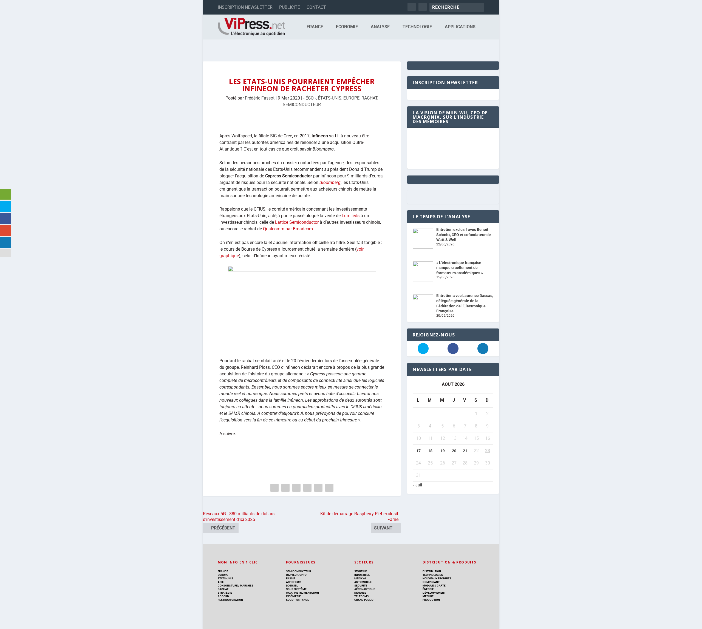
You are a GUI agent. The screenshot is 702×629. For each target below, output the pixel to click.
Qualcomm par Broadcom (288, 228)
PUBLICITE (289, 7)
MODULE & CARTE (434, 585)
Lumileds (351, 215)
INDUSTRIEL (362, 574)
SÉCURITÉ (360, 585)
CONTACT (316, 7)
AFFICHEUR (293, 581)
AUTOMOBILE (363, 581)
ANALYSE (380, 27)
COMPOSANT (431, 581)
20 (454, 451)
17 (418, 451)
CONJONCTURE (228, 585)
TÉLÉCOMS (361, 596)
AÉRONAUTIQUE (364, 589)
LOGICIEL (292, 585)
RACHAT (369, 98)
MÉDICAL (360, 578)
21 (465, 451)
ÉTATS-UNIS (329, 98)
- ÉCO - (309, 98)
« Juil (417, 485)
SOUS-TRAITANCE (297, 599)
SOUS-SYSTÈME (296, 589)
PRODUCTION (431, 599)
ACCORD (223, 596)
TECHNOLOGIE (417, 27)
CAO (289, 592)
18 (430, 451)
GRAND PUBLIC (363, 599)
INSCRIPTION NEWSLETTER (245, 7)
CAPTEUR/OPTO (296, 574)
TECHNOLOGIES (433, 574)
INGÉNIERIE (293, 596)
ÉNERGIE (428, 589)
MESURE (428, 596)
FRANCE (315, 27)
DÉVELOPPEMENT (434, 592)
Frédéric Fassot (259, 98)
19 (442, 451)
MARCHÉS (246, 585)
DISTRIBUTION (432, 571)
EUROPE (351, 98)
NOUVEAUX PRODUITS (437, 578)
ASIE (221, 581)
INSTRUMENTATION (306, 592)
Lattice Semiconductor (296, 222)
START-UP (360, 571)
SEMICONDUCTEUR (302, 104)
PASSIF (290, 578)
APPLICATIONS (460, 27)
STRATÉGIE (225, 592)
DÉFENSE (360, 592)
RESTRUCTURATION (230, 599)
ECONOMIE (347, 27)
